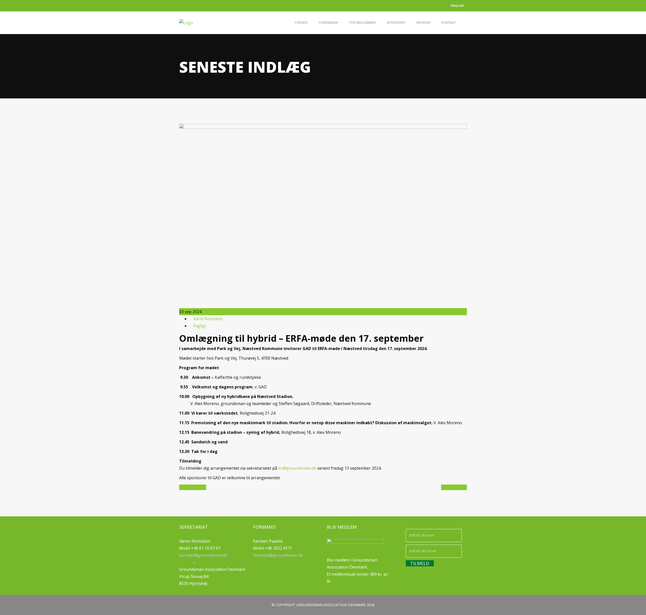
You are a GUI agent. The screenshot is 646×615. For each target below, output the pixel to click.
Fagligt (199, 326)
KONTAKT (449, 22)
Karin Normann (208, 319)
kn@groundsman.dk (297, 468)
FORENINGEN (328, 22)
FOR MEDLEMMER (362, 22)
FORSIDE (301, 22)
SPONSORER (396, 22)
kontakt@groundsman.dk (203, 555)
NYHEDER (423, 22)
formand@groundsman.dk (278, 555)
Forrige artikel (192, 487)
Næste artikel (454, 487)
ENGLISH (457, 6)
